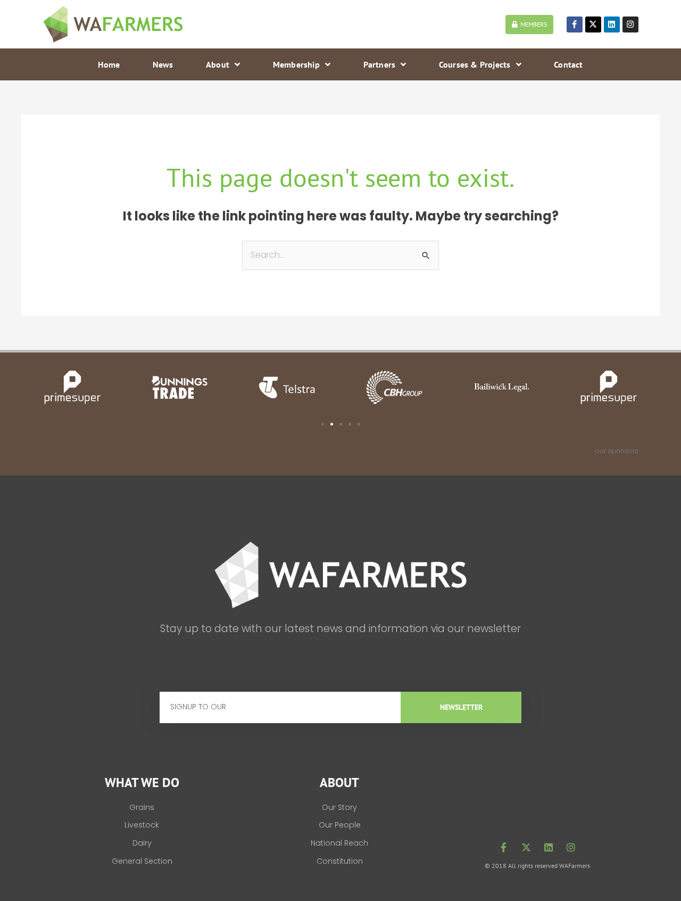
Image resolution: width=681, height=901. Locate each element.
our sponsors (616, 450)
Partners (379, 64)
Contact (568, 64)
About (217, 64)
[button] (322, 424)
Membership (296, 64)
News (163, 64)
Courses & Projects (475, 64)
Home (109, 64)
